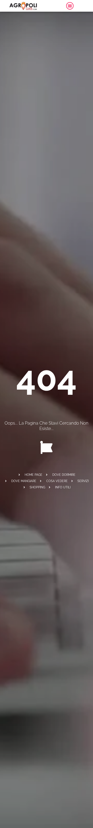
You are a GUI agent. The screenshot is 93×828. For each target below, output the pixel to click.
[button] (70, 6)
